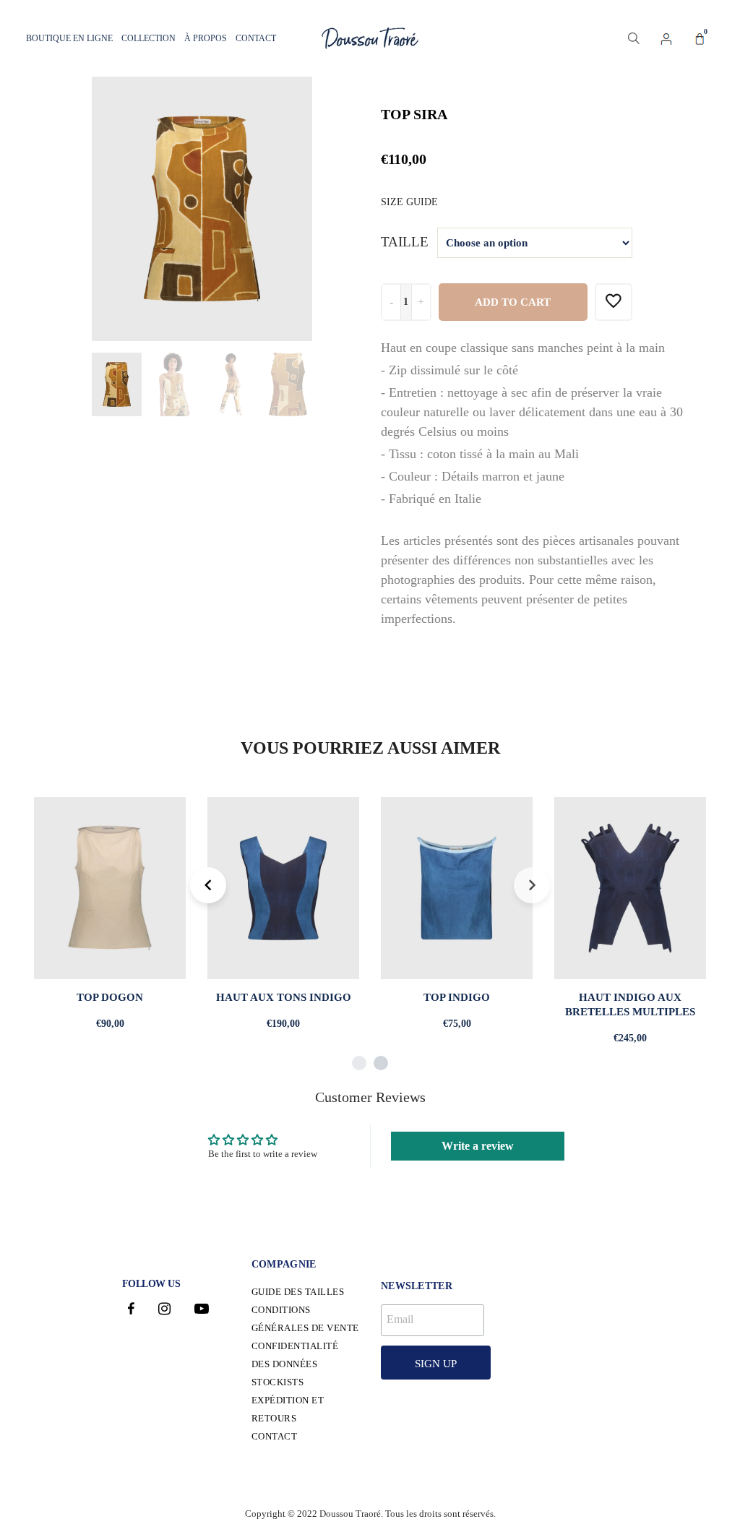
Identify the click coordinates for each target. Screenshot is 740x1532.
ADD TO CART (513, 302)
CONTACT (256, 38)
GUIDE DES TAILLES (298, 1291)
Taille (405, 241)
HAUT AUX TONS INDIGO (283, 997)
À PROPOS (205, 38)
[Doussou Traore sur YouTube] (202, 1310)
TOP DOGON (110, 997)
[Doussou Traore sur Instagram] (164, 1310)
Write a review (478, 1146)
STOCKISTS (277, 1382)
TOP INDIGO (456, 997)
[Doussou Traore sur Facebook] (131, 1310)
